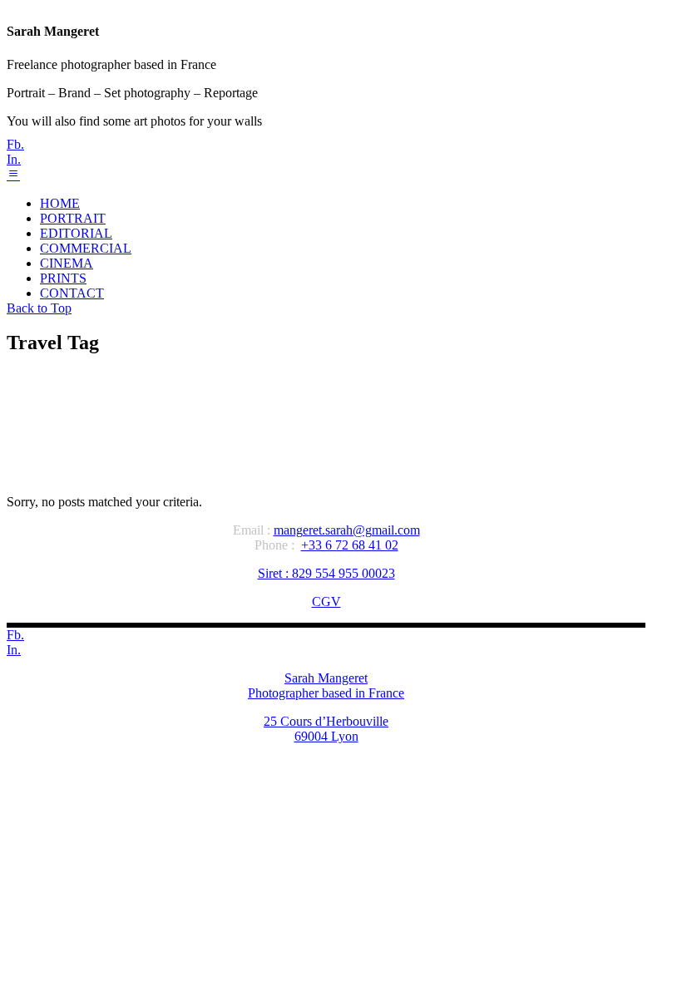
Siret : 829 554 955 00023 (326, 573)
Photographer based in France (326, 693)
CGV (326, 601)
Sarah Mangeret (326, 678)
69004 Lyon (326, 736)
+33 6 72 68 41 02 (349, 545)
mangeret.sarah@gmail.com (347, 530)
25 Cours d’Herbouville (326, 721)
